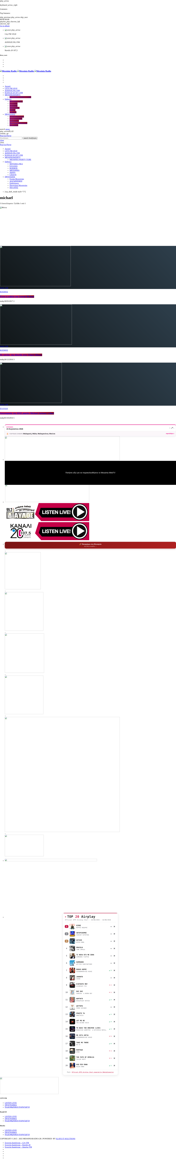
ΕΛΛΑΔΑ (4, 409)
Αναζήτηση (30, 138)
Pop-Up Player (5, 136)
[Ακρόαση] (72, 926)
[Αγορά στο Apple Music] (114, 926)
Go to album (5, 26)
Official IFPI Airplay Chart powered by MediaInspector (93, 1072)
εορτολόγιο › (170, 433)
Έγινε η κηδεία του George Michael (17, 296)
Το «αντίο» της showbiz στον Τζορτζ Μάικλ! (21, 355)
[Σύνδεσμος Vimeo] (25, 71)
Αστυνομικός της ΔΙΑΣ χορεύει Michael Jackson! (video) (27, 413)
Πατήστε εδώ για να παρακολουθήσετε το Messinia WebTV (90, 473)
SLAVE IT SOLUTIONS (65, 1139)
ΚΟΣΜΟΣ (4, 292)
